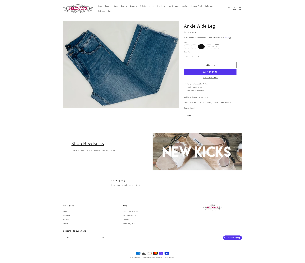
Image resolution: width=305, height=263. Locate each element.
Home (65, 211)
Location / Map (129, 224)
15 (217, 47)
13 (210, 47)
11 (201, 47)
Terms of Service (129, 215)
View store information (195, 91)
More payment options (210, 77)
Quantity (187, 52)
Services (66, 219)
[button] (229, 8)
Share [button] (188, 115)
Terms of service (170, 257)
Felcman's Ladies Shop (142, 257)
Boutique (66, 215)
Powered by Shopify (156, 257)
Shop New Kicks (87, 143)
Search (65, 224)
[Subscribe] (103, 237)
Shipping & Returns (130, 211)
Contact (126, 219)
